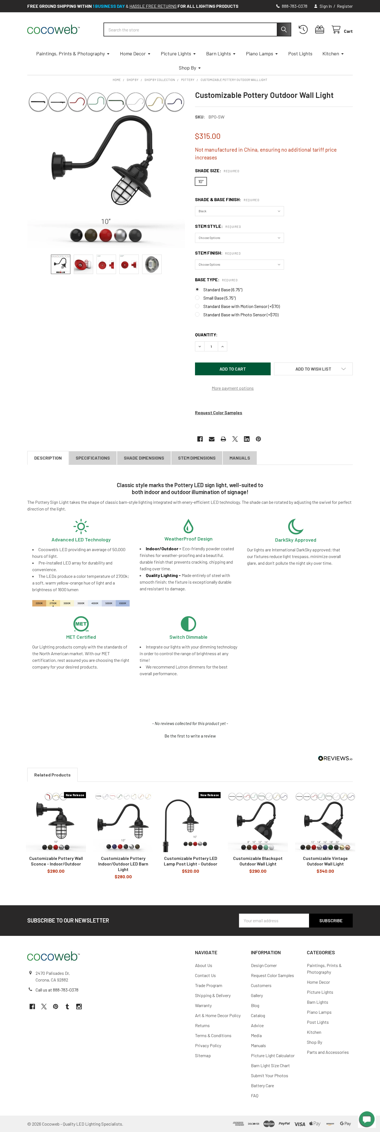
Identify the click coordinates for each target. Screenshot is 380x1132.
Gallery (257, 995)
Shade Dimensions (144, 457)
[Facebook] (200, 439)
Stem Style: (218, 226)
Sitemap (203, 1055)
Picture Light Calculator (273, 1055)
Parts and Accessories (328, 1052)
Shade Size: (217, 170)
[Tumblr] (67, 1007)
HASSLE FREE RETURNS (153, 6)
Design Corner (264, 965)
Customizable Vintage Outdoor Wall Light (325, 860)
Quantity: (206, 334)
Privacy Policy (208, 1045)
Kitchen (330, 53)
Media (256, 1035)
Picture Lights (176, 53)
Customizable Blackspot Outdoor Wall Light (258, 860)
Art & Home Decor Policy (218, 1015)
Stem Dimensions (197, 457)
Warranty (203, 1005)
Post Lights (300, 53)
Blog (255, 1005)
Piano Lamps (259, 53)
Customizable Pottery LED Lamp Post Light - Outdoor (190, 860)
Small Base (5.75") (219, 297)
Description (48, 457)
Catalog (258, 1015)
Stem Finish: (218, 252)
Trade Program (208, 985)
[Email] (212, 439)
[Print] (223, 439)
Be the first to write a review (190, 735)
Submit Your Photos (269, 1075)
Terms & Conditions (213, 1035)
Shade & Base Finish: (227, 199)
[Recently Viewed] (304, 29)
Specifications (93, 457)
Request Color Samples (218, 412)
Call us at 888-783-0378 (57, 989)
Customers (261, 985)
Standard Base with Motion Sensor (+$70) (241, 306)
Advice (257, 1025)
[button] (313, 368)
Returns (202, 1025)
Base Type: (216, 279)
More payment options (233, 388)
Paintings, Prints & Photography (70, 53)
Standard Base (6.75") (222, 289)
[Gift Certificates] (320, 29)
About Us (203, 965)
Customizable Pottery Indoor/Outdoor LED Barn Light (123, 863)
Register (345, 6)
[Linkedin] (247, 439)
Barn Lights (218, 53)
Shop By (187, 68)
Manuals (240, 457)
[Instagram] (79, 1007)
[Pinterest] (258, 439)
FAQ (254, 1095)
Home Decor (133, 53)
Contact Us (205, 975)
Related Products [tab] (52, 774)
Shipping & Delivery (213, 995)
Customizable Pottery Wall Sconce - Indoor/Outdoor (56, 860)
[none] (106, 169)
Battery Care (262, 1085)
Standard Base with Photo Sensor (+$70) (240, 314)
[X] (235, 439)
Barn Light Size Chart (270, 1065)
